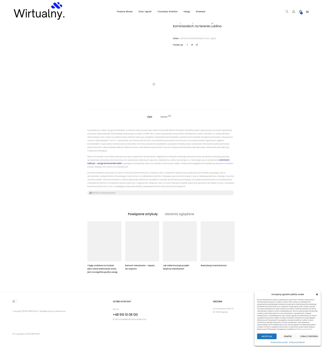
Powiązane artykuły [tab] (143, 214)
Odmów (288, 336)
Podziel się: (178, 45)
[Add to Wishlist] (154, 84)
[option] (123, 55)
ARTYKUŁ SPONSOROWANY (192, 38)
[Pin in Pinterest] (197, 45)
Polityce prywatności (304, 329)
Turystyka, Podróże (167, 11)
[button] (317, 294)
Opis (149, 116)
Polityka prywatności (297, 342)
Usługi (187, 11)
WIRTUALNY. (35, 333)
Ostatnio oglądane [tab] (179, 214)
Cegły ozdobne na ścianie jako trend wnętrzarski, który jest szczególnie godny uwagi (102, 268)
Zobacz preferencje (309, 336)
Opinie (163, 116)
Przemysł (200, 11)
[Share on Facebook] (187, 45)
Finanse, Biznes (125, 11)
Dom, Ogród (145, 11)
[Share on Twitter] (192, 45)
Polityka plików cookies (279, 342)
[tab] (149, 117)
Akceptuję (267, 336)
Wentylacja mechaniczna (214, 265)
